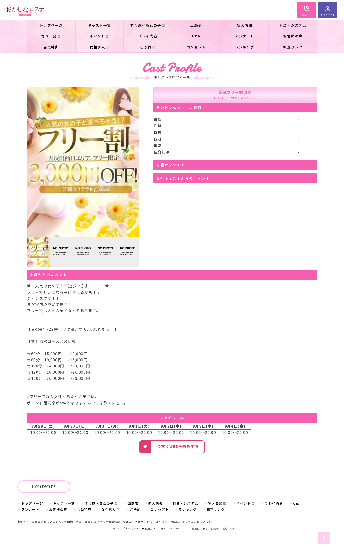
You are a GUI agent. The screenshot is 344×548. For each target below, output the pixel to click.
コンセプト (159, 509)
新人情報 (155, 503)
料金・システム (185, 503)
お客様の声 (58, 509)
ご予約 (135, 509)
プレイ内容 (274, 503)
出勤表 (133, 503)
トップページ (51, 25)
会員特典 (84, 509)
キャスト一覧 (64, 503)
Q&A (297, 503)
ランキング (188, 509)
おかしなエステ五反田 (139, 528)
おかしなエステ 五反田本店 (25, 10)
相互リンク (216, 509)
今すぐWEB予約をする (178, 446)
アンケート (30, 509)
